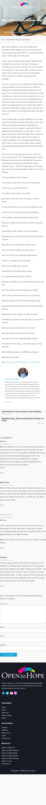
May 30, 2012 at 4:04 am (7, 444)
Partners (5, 730)
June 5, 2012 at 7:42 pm (7, 560)
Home (3, 40)
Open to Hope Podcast (10, 750)
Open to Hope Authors (10, 758)
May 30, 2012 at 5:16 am (6, 485)
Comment (4, 604)
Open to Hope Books (9, 753)
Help (3, 718)
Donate (4, 727)
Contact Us (6, 738)
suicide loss (35, 362)
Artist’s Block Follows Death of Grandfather (22, 412)
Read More (8, 401)
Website (3, 645)
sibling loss (26, 362)
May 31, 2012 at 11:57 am (6, 517)
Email (2, 636)
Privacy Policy (7, 715)
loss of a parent (16, 362)
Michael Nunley (34, 32)
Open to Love (7, 761)
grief (7, 362)
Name (2, 627)
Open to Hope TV (8, 748)
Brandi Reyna (5, 515)
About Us (5, 713)
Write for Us (6, 733)
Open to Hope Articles (10, 756)
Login (4, 735)
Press (4, 710)
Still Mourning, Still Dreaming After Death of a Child (23, 420)
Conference (6, 764)
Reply (2, 473)
